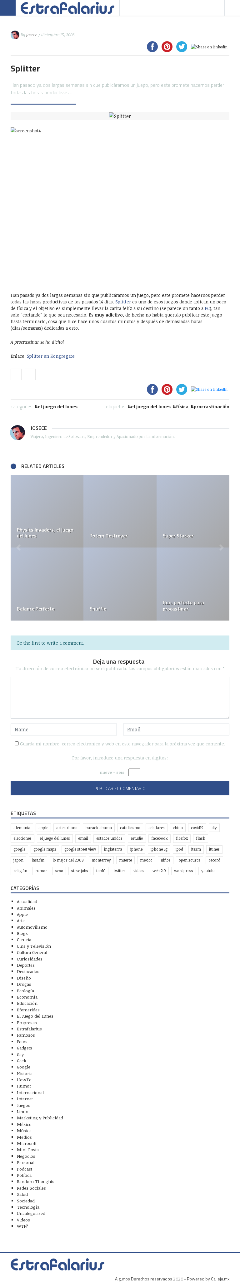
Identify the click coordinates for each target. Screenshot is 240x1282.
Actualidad (27, 901)
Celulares (156, 827)
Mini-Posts (28, 1149)
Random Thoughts (35, 1181)
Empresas (27, 1022)
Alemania (21, 827)
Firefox (182, 838)
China (178, 827)
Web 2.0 (159, 870)
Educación (27, 1003)
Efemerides (28, 1010)
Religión (20, 870)
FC (207, 308)
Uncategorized (31, 1213)
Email (83, 838)
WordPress (183, 870)
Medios (24, 1137)
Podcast (24, 1169)
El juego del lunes (151, 406)
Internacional (30, 1092)
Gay (20, 1054)
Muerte (125, 860)
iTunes (214, 849)
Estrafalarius (29, 1029)
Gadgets (24, 1048)
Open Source (189, 860)
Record (214, 860)
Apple (43, 827)
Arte (21, 920)
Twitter (119, 870)
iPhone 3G (159, 849)
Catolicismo (130, 827)
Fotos (22, 1041)
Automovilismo (32, 927)
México (146, 860)
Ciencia (24, 939)
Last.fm (38, 860)
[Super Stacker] (193, 511)
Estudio (137, 838)
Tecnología (28, 1207)
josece (31, 34)
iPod (179, 849)
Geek (21, 1060)
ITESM (196, 849)
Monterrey (101, 860)
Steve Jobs (79, 870)
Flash (200, 838)
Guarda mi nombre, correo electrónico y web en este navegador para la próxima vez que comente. (122, 744)
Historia (24, 1073)
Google (19, 849)
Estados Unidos (109, 838)
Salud (22, 1194)
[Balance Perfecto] (47, 584)
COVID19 (197, 827)
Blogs (22, 933)
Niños (166, 860)
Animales (26, 908)
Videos (138, 870)
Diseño (24, 978)
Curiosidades (29, 959)
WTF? (22, 1226)
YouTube (208, 870)
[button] (18, 548)
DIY (214, 827)
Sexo (59, 870)
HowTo (24, 1080)
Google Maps (44, 849)
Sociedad (26, 1201)
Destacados (28, 971)
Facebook (159, 838)
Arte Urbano (67, 827)
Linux (22, 1111)
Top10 (101, 870)
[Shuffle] (119, 584)
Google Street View (80, 849)
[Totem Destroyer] (119, 511)
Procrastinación (211, 406)
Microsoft (27, 1143)
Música (24, 1130)
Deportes (26, 965)
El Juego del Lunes (58, 406)
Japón (18, 860)
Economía (27, 997)
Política (24, 1175)
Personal (25, 1162)
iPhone (136, 849)
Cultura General (32, 952)
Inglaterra (113, 849)
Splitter (123, 302)
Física (182, 406)
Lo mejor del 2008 (67, 860)
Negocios (26, 1156)
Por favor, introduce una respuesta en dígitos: (120, 758)
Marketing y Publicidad (40, 1118)
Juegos (23, 1105)
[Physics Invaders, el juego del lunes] (47, 511)
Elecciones (22, 838)
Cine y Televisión (34, 946)
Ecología (25, 991)
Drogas (24, 984)
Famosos (26, 1035)
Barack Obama (99, 827)
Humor (24, 1086)
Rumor (41, 870)
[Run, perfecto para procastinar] (193, 584)
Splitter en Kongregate (51, 356)
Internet (25, 1099)
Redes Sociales (31, 1188)
